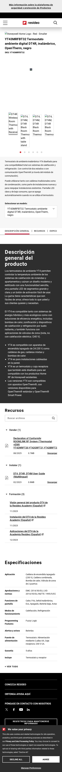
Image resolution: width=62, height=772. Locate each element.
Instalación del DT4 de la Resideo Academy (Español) (28, 518)
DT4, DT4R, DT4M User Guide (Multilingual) (29, 475)
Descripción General (17, 230)
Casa (31, 23)
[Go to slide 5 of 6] (37, 152)
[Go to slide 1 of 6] (20, 152)
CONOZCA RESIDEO (20, 684)
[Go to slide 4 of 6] (33, 152)
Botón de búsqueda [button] (55, 22)
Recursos (39, 230)
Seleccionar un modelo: (16, 203)
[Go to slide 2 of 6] (25, 152)
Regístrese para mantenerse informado (31, 722)
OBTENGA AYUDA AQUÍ (22, 694)
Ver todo (12, 666)
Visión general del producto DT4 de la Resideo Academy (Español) (29, 504)
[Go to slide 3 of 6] (29, 152)
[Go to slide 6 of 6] (41, 152)
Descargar (52, 453)
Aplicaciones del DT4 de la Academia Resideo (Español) (25, 533)
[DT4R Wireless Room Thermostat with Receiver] (31, 69)
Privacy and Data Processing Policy (20, 741)
